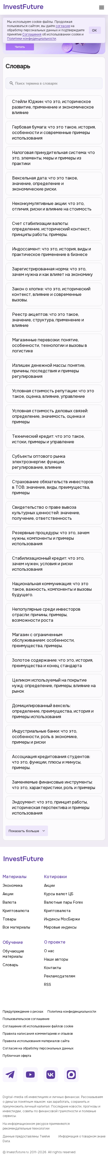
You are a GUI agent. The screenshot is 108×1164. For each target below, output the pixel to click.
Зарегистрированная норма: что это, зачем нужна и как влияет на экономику (52, 271)
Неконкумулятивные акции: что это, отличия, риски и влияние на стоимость (51, 206)
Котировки (55, 876)
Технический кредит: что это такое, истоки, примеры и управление (48, 439)
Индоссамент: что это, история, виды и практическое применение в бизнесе (51, 251)
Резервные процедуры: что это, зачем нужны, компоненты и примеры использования (50, 538)
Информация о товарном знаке (81, 1136)
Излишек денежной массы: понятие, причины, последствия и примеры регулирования (48, 371)
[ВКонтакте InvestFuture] (51, 1074)
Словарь (10, 964)
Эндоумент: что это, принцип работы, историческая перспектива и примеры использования (50, 807)
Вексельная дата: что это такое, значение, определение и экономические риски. (45, 183)
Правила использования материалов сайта (36, 1041)
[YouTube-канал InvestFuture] (30, 1074)
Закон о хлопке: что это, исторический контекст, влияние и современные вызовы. (51, 294)
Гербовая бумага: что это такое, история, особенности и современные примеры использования (54, 132)
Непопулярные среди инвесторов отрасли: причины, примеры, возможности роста (46, 614)
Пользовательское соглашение (26, 1019)
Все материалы (16, 927)
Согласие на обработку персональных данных (38, 1048)
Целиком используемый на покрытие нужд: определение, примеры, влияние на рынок (54, 685)
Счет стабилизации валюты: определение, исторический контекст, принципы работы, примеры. (51, 229)
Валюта (9, 902)
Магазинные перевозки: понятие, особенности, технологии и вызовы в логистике (49, 345)
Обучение (13, 942)
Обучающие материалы (13, 954)
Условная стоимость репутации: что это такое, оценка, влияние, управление (53, 393)
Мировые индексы (60, 927)
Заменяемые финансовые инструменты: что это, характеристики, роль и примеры (53, 784)
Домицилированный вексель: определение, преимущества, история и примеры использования (53, 711)
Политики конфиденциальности (31, 39)
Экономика (13, 885)
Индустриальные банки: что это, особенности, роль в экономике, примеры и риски (45, 736)
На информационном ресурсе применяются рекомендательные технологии (36, 1126)
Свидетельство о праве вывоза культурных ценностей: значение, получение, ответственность (46, 512)
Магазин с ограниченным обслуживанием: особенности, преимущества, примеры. (43, 640)
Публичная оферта (17, 1056)
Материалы (14, 876)
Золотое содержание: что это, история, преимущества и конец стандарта (52, 662)
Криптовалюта (16, 910)
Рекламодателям (59, 976)
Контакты (52, 967)
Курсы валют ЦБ (58, 894)
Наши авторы (56, 959)
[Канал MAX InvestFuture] (71, 1074)
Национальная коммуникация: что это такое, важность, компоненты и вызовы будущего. (52, 589)
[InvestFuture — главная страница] (23, 7)
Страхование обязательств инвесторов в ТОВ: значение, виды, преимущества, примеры (52, 487)
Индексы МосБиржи (62, 919)
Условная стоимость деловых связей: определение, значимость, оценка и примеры (50, 416)
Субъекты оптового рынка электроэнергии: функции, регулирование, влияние (38, 462)
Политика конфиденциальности (71, 1012)
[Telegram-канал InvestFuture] (10, 1074)
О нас (49, 951)
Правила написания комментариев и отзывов (38, 1034)
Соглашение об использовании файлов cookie (38, 1026)
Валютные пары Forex (63, 902)
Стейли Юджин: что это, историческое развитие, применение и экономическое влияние (53, 107)
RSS (47, 984)
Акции (8, 894)
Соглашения (31, 34)
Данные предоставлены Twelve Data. (26, 1138)
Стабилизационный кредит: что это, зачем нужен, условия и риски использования (48, 563)
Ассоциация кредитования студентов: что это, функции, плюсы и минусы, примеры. (51, 762)
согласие (63, 26)
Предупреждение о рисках (23, 1012)
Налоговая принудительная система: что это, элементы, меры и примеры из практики (53, 158)
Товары (9, 919)
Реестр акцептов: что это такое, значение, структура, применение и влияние (48, 320)
